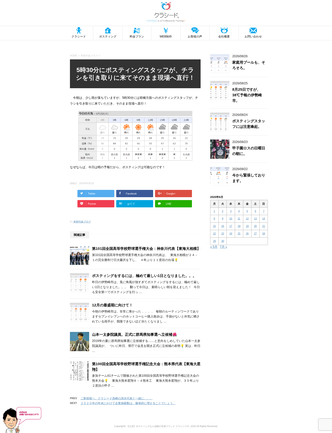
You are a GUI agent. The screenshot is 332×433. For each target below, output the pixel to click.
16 (222, 226)
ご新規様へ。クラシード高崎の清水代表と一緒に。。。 (117, 398)
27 (255, 233)
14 (263, 218)
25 (239, 233)
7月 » (223, 246)
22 (214, 233)
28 (263, 233)
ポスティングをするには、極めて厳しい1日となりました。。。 (144, 276)
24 (230, 233)
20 (255, 226)
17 (230, 226)
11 (239, 218)
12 (247, 218)
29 (214, 241)
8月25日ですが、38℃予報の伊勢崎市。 (247, 95)
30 (222, 241)
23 (222, 233)
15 (214, 226)
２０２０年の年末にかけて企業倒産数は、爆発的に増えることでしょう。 (128, 403)
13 (255, 218)
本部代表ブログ (82, 221)
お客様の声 (195, 36)
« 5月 (213, 246)
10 (230, 218)
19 (247, 226)
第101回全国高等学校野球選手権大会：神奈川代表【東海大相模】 (146, 249)
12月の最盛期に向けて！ (112, 305)
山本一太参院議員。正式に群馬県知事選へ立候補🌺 (134, 334)
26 (247, 233)
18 (239, 226)
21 (263, 226)
